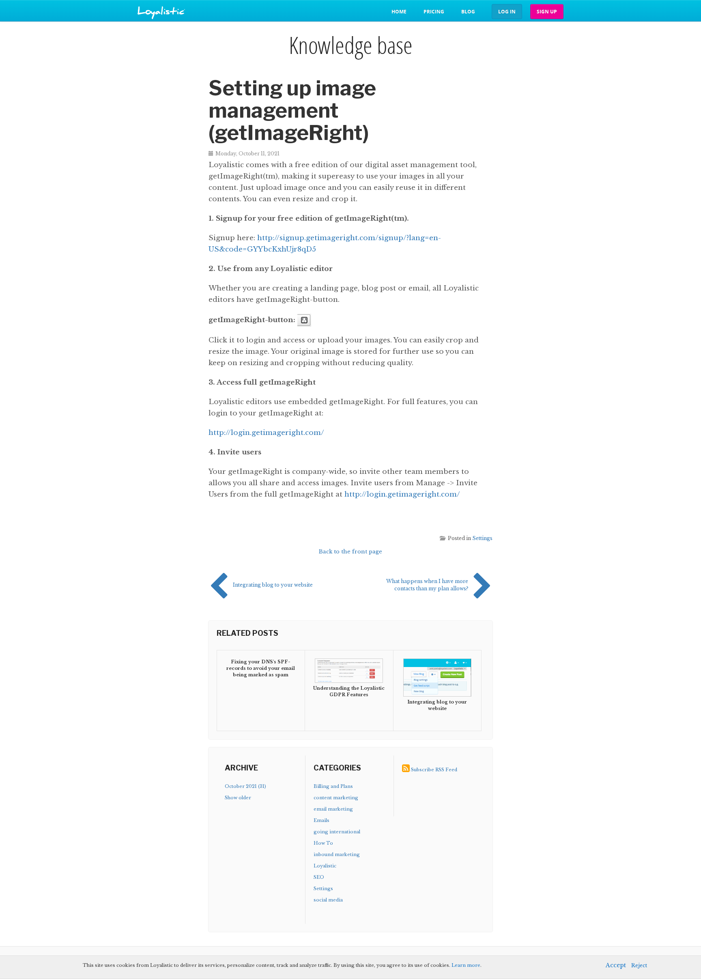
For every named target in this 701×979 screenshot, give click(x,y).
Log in (507, 11)
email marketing (333, 809)
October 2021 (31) (245, 786)
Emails (321, 820)
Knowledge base (351, 45)
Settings (482, 538)
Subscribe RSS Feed (434, 769)
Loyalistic (325, 866)
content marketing (336, 797)
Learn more (466, 965)
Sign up (547, 11)
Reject (639, 965)
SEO (319, 877)
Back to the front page (350, 551)
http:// (268, 238)
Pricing (434, 11)
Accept (616, 965)
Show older (238, 797)
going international (337, 832)
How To (323, 843)
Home (398, 11)
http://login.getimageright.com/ (266, 432)
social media (328, 900)
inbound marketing (337, 854)
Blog (468, 11)
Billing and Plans (333, 786)
